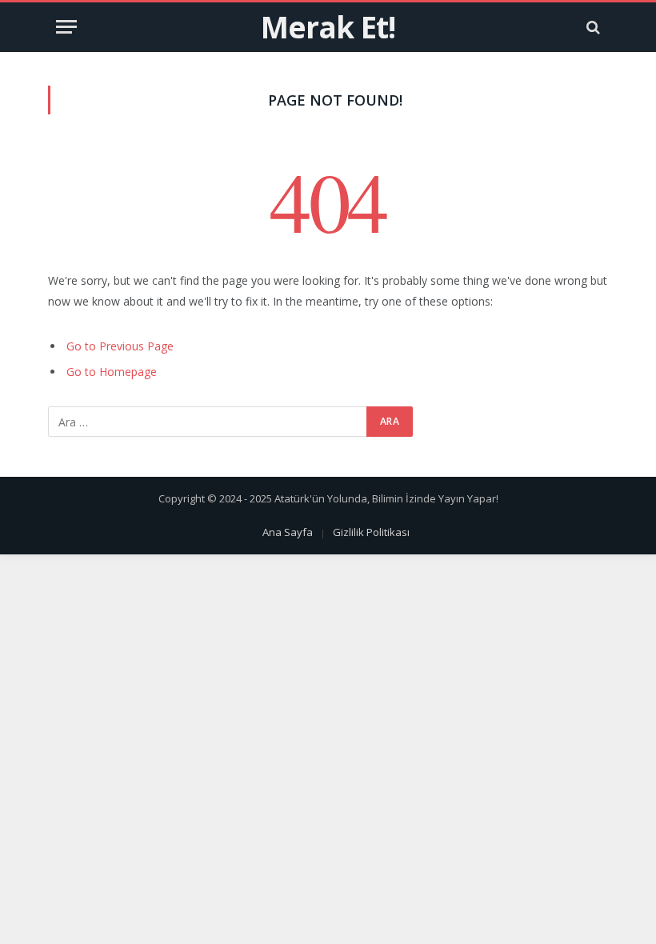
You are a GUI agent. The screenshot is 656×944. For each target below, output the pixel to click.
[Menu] (66, 27)
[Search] (591, 27)
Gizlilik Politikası (371, 532)
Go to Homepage (111, 371)
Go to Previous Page (120, 346)
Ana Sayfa (287, 532)
